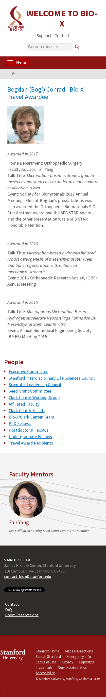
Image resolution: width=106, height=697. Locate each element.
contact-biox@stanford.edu (27, 576)
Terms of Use (46, 662)
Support (44, 35)
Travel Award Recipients (31, 443)
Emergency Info (79, 656)
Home (13, 74)
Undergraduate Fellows (30, 436)
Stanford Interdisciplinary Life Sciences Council (52, 378)
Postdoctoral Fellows (28, 430)
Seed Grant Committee (30, 391)
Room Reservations (21, 614)
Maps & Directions (79, 651)
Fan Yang (19, 522)
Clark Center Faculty (27, 410)
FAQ (8, 609)
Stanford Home (47, 651)
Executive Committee (28, 371)
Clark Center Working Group (34, 397)
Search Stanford (48, 656)
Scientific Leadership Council (35, 384)
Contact (61, 35)
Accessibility (45, 673)
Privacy (67, 662)
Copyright (86, 662)
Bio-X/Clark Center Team (31, 417)
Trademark (44, 667)
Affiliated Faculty (24, 404)
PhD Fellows (20, 423)
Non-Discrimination (72, 667)
